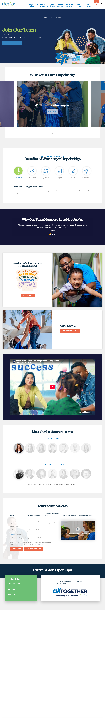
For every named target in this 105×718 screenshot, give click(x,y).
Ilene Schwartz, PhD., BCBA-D (64, 474)
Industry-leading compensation (18, 178)
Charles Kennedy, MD (30, 474)
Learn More (17, 549)
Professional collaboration (45, 178)
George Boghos (52, 474)
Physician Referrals (69, 5)
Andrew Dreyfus (19, 474)
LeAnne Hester (19, 448)
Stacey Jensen (86, 448)
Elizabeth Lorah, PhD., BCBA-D (41, 474)
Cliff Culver (52, 448)
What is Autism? (31, 5)
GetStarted (88, 5)
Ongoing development (73, 178)
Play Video (78, 530)
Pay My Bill (79, 5)
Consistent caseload (59, 178)
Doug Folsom (75, 448)
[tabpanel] (52, 104)
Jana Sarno (30, 448)
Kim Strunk (41, 448)
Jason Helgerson (75, 474)
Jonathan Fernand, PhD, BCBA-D (86, 474)
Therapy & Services (59, 5)
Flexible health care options (32, 178)
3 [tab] (55, 134)
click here (72, 584)
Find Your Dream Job (12, 43)
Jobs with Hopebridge (50, 5)
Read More (18, 515)
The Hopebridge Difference (41, 4)
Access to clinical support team (86, 178)
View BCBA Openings (34, 548)
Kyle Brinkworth (64, 448)
